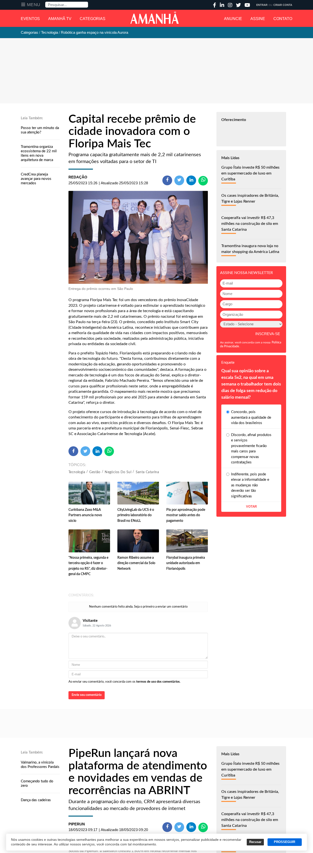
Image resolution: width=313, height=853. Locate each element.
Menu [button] (33, 4)
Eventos (30, 19)
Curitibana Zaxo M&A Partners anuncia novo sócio (85, 515)
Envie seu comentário (86, 695)
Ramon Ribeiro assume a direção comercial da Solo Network (136, 563)
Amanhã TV (59, 19)
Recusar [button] (255, 842)
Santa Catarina (147, 472)
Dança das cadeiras (36, 800)
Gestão (94, 472)
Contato (282, 19)
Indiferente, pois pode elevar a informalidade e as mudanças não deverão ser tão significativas (250, 485)
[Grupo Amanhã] (154, 18)
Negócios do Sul (118, 472)
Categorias (92, 19)
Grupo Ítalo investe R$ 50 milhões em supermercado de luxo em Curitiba (250, 173)
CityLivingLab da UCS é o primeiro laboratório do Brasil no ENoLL (135, 515)
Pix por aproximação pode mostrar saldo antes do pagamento (185, 515)
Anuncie (233, 19)
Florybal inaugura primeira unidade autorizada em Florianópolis (185, 563)
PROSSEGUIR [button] (284, 842)
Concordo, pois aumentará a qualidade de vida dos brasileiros (251, 417)
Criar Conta (282, 4)
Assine (257, 19)
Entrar (262, 4)
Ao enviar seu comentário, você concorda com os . (124, 681)
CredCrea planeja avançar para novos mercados (36, 179)
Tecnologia (76, 472)
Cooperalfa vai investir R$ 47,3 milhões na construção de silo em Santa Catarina (249, 223)
